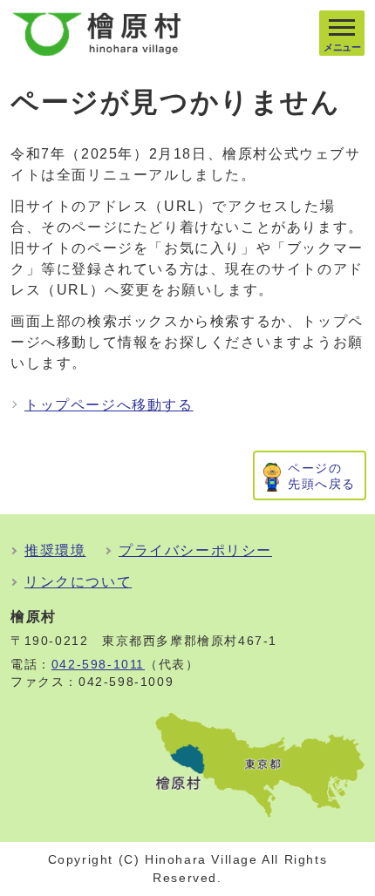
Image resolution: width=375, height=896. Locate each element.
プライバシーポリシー (195, 550)
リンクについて (78, 581)
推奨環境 (54, 550)
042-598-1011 (98, 664)
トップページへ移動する (109, 404)
